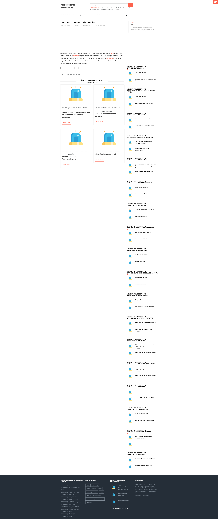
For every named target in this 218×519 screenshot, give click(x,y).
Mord (124, 7)
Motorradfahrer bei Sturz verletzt (144, 397)
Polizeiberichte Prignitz (66, 511)
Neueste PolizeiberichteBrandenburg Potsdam (136, 339)
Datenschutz (138, 495)
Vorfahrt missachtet (140, 284)
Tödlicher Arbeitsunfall (141, 254)
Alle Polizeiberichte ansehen (120, 508)
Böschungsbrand (140, 261)
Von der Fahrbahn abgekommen (144, 420)
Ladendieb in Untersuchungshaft (144, 125)
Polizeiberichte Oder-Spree (67, 504)
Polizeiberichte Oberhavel (67, 501)
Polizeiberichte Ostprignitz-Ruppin (69, 506)
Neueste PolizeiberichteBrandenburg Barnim (136, 67)
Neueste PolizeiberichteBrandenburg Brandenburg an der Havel (141, 90)
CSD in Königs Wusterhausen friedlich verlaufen (123, 487)
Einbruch (76, 55)
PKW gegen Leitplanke (141, 413)
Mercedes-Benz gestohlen (142, 187)
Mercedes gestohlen (141, 216)
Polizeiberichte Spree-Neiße (68, 513)
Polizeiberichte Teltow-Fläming (68, 514)
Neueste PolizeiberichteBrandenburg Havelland (137, 204)
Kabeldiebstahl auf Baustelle (143, 239)
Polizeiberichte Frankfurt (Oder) (68, 496)
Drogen (106, 9)
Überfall (130, 7)
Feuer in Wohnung (140, 72)
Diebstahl (111, 9)
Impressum (146, 495)
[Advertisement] (92, 40)
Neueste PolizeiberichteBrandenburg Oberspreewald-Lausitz (142, 272)
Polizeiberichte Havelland (67, 497)
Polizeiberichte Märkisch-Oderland (69, 499)
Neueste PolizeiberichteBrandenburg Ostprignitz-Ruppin (140, 317)
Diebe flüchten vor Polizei (105, 154)
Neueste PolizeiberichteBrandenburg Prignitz (136, 386)
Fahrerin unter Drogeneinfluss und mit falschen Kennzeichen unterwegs (76, 114)
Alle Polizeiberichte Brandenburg (70, 15)
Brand (127, 7)
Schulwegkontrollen (141, 277)
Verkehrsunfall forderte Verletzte (144, 119)
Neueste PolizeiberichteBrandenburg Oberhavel (137, 249)
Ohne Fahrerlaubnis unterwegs (144, 103)
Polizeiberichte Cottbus (66, 491)
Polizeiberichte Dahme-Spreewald (69, 492)
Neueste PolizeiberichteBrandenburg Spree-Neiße (138, 408)
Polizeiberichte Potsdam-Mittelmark (69, 509)
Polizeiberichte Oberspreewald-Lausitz (70, 503)
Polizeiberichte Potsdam (66, 508)
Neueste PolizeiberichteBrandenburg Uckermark (137, 453)
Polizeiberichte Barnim (66, 486)
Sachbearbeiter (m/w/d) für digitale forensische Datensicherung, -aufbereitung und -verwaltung (145, 165)
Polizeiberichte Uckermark (67, 516)
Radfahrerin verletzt (140, 391)
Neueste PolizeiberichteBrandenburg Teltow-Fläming (139, 431)
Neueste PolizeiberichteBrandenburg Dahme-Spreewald (140, 136)
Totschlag (120, 7)
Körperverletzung (110, 7)
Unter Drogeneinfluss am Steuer (144, 209)
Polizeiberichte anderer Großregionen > (119, 15)
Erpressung (116, 9)
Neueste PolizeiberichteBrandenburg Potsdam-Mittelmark (141, 363)
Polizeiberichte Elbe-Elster (67, 494)
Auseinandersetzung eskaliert (143, 465)
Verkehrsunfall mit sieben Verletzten (145, 194)
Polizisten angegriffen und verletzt (145, 458)
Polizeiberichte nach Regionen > (94, 15)
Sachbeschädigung (101, 9)
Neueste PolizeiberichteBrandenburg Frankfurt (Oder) (139, 182)
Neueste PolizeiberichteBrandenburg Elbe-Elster (137, 158)
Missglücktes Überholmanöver (144, 171)
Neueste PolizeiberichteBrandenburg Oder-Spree (137, 294)
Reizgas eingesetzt (140, 300)
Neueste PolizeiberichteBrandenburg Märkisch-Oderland (140, 227)
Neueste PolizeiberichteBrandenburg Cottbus (136, 113)
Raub (101, 7)
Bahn (112, 53)
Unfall (116, 7)
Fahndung (104, 7)
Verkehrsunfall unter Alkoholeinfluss (145, 322)
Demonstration (93, 9)
